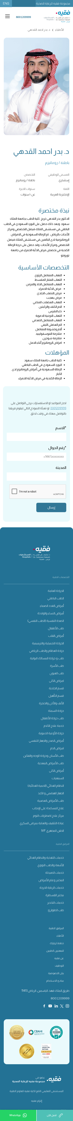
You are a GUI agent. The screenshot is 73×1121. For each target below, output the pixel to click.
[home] (53, 16)
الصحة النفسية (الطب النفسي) (46, 620)
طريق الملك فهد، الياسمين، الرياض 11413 (45, 990)
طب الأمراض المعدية (51, 763)
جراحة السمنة (56, 710)
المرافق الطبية (56, 928)
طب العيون (57, 673)
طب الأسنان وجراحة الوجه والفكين (43, 755)
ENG (6, 3)
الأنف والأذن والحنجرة (51, 703)
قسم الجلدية (56, 688)
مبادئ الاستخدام (55, 980)
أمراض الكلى (56, 770)
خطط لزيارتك (57, 943)
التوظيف (59, 965)
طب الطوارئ (56, 910)
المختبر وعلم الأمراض (51, 880)
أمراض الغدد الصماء (52, 605)
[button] (6, 16)
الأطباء (60, 935)
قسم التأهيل (56, 695)
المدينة (61, 467)
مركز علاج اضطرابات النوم (48, 815)
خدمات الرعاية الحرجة (51, 887)
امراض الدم (57, 748)
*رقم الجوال (57, 448)
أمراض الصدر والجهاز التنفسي (46, 740)
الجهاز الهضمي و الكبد (51, 793)
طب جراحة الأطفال (52, 718)
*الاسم (60, 428)
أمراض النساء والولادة (50, 613)
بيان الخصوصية (56, 973)
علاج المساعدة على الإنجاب (48, 808)
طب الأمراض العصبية (50, 800)
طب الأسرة (57, 665)
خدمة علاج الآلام (54, 725)
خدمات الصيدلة (54, 872)
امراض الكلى (56, 680)
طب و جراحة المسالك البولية (47, 658)
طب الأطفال (56, 628)
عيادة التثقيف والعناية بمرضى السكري (42, 823)
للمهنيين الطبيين (55, 950)
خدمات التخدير (55, 902)
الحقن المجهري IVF (52, 830)
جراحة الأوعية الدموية (51, 733)
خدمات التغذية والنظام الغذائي (45, 857)
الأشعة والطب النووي (50, 865)
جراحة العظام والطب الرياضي (46, 650)
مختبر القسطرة (54, 895)
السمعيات (58, 778)
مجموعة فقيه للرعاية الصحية (53, 3)
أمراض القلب (56, 635)
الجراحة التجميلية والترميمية (48, 643)
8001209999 (58, 408)
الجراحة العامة (56, 590)
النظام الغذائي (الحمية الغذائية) (46, 785)
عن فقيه (59, 958)
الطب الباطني (55, 598)
